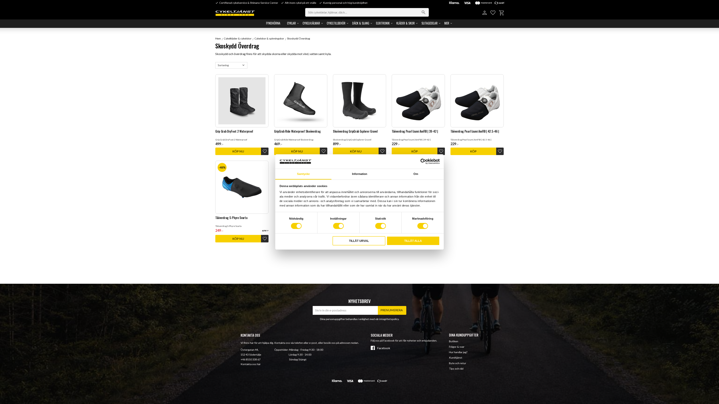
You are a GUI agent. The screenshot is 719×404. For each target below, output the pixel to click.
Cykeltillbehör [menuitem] (336, 23)
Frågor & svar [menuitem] (456, 346)
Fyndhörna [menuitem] (273, 23)
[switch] (338, 226)
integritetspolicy (389, 319)
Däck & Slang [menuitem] (360, 23)
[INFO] (238, 151)
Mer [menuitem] (446, 23)
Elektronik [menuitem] (383, 23)
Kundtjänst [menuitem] (455, 357)
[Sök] (423, 12)
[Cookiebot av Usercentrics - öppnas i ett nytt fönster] (423, 161)
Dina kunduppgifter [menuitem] (463, 335)
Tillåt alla (413, 240)
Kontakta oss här (251, 364)
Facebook (383, 348)
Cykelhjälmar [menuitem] (311, 23)
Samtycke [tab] (303, 173)
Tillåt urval (359, 240)
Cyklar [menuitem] (291, 23)
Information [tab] (359, 173)
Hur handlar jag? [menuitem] (458, 352)
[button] (493, 13)
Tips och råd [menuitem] (456, 368)
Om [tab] (415, 173)
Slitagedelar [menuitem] (429, 23)
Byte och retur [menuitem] (457, 363)
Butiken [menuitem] (453, 341)
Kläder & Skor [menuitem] (405, 23)
